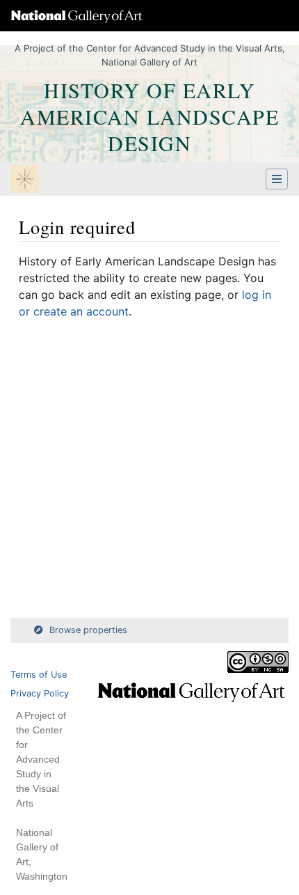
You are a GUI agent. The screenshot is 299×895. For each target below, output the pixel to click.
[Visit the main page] (25, 180)
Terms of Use (38, 674)
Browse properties (88, 630)
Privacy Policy (39, 693)
